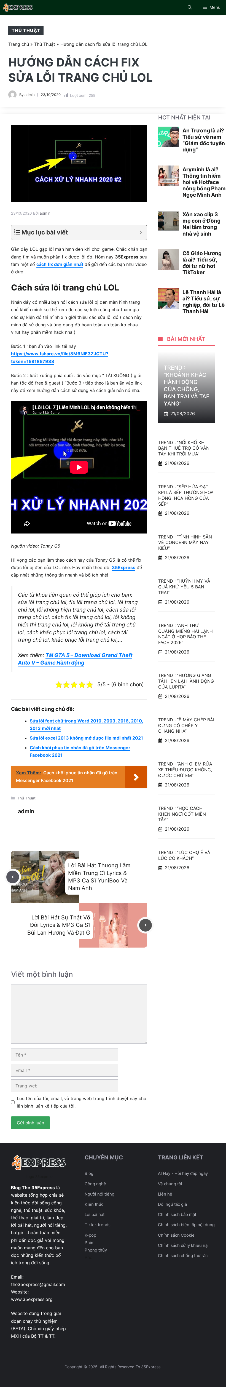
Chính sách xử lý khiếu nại (183, 1245)
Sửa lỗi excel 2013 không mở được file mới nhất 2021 (86, 738)
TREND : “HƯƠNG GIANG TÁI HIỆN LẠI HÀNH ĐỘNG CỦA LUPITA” (186, 681)
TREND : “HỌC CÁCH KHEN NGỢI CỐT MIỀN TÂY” (182, 814)
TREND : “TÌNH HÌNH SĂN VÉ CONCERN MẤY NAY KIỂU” (185, 542)
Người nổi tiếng (99, 1194)
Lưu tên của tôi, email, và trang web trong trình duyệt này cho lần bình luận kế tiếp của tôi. (81, 1102)
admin (30, 94)
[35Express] (18, 7)
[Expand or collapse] (140, 232)
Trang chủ (18, 44)
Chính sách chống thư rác (183, 1255)
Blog (89, 1173)
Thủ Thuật (26, 30)
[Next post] (145, 925)
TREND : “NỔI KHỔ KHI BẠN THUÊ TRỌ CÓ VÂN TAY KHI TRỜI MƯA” (183, 448)
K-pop (90, 1235)
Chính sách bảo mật (177, 1214)
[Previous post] (12, 877)
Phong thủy (96, 1250)
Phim (90, 1242)
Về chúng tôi (170, 1183)
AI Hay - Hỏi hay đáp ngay (183, 1173)
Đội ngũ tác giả (172, 1204)
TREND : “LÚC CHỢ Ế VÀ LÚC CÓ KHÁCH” (184, 855)
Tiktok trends (98, 1224)
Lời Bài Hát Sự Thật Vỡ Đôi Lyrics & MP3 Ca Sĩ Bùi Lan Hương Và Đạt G (58, 925)
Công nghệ (95, 1183)
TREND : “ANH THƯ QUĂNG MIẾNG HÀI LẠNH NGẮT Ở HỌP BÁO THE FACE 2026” (185, 634)
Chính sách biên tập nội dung (186, 1224)
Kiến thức (94, 1204)
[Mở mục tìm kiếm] (189, 7)
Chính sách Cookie (176, 1235)
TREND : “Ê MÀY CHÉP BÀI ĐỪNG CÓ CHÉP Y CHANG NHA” (186, 725)
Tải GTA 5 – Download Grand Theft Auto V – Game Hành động (75, 659)
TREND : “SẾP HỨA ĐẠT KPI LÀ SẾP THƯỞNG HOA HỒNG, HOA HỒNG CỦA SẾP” (186, 495)
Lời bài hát (94, 1214)
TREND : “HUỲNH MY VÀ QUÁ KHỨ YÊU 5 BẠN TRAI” (184, 586)
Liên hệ (165, 1194)
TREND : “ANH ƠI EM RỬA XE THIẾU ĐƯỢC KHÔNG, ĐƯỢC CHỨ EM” (185, 769)
